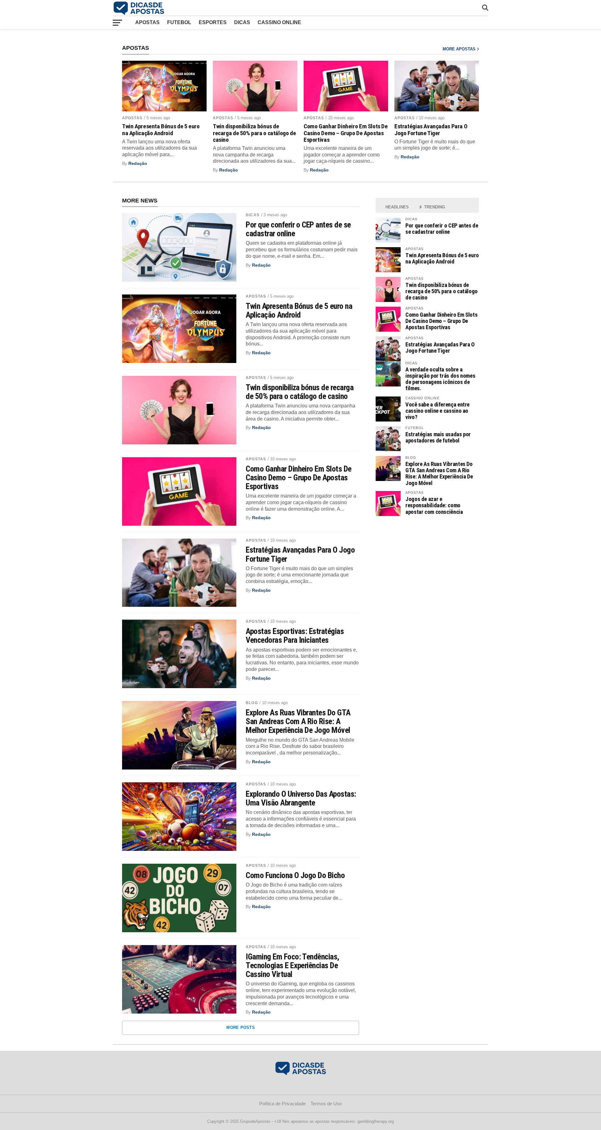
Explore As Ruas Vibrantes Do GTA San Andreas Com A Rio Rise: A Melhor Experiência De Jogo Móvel (298, 721)
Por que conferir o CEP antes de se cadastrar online (298, 229)
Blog (252, 703)
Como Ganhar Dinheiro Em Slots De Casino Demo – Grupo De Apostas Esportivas (346, 133)
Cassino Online (279, 22)
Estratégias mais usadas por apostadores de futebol (438, 437)
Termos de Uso (326, 1103)
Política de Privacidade (282, 1103)
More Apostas (460, 49)
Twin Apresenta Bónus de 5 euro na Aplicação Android (160, 129)
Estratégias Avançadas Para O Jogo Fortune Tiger (430, 129)
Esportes (213, 22)
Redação (137, 163)
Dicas (242, 22)
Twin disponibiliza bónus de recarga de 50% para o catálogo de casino (254, 133)
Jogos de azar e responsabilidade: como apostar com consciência (434, 505)
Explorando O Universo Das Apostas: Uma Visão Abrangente (301, 798)
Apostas (147, 22)
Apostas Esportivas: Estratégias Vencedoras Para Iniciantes (295, 635)
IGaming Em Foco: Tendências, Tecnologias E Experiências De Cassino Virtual (292, 965)
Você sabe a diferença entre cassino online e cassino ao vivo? (437, 410)
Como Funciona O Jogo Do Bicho (295, 875)
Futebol (179, 22)
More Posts (240, 1027)
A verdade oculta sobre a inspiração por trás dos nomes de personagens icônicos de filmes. (440, 379)
